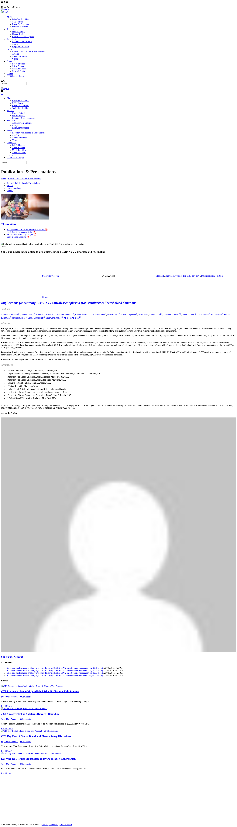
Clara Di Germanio (9, 315)
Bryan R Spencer (128, 315)
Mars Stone (112, 315)
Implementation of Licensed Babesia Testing (26, 229)
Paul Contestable (53, 318)
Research (160, 276)
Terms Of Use (66, 824)
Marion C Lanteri (171, 315)
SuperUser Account (50, 276)
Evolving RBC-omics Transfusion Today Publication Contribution (38, 758)
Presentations (9, 224)
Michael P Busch (71, 318)
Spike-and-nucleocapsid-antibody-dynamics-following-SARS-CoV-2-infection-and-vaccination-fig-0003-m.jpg (55, 673)
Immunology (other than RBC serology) (182, 276)
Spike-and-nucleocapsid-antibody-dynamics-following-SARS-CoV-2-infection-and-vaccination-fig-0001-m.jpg (55, 668)
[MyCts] (5, 10)
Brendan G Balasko (44, 315)
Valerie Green (188, 315)
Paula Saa (142, 315)
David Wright (203, 315)
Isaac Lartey (216, 315)
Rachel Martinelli (82, 315)
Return (45, 297)
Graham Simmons (63, 315)
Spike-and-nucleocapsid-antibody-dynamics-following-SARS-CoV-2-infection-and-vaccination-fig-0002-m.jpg (55, 670)
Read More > (7, 706)
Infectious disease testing (212, 276)
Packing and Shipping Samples (20, 234)
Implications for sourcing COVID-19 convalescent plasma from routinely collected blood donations (68, 303)
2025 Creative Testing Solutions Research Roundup (30, 713)
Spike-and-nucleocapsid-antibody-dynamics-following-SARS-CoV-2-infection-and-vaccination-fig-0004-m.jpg (55, 675)
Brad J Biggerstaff (35, 318)
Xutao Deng (27, 315)
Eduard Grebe (99, 315)
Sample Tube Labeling (17, 237)
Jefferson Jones (18, 318)
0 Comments (25, 697)
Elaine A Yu (154, 315)
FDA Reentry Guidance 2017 (20, 232)
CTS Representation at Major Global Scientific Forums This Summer (40, 691)
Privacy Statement (50, 824)
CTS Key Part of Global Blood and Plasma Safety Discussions (36, 736)
